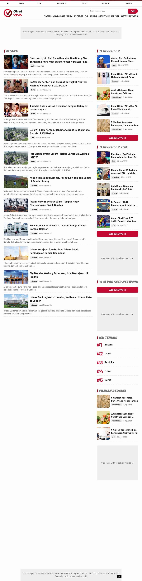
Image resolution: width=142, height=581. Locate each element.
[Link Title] (16, 62)
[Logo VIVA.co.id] (14, 12)
